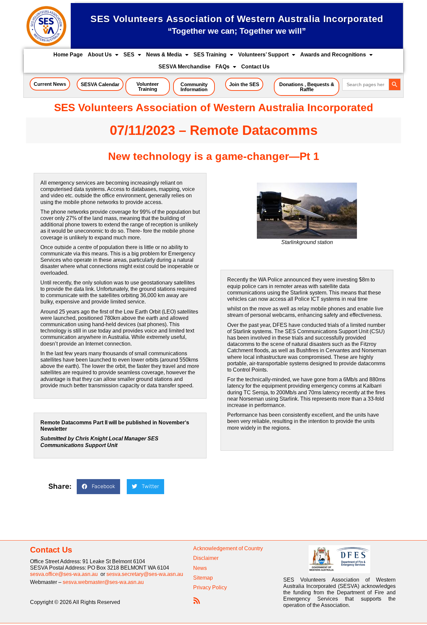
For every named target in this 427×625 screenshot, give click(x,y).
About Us (100, 54)
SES (128, 54)
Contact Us (255, 66)
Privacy (202, 587)
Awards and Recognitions (333, 54)
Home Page (68, 54)
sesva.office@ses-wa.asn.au (65, 574)
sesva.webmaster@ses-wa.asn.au (103, 582)
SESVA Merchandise (184, 66)
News (200, 568)
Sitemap (203, 578)
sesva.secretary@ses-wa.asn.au (144, 574)
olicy (221, 587)
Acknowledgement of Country (228, 548)
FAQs (223, 66)
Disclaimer (206, 558)
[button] (98, 486)
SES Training (210, 54)
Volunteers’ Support (263, 54)
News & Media (164, 54)
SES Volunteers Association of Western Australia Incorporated (213, 107)
